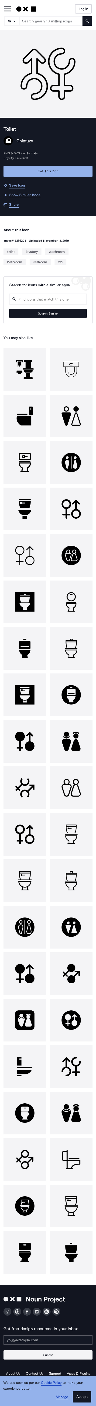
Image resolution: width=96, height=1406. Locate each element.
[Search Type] (11, 21)
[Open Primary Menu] (7, 9)
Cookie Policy (51, 1383)
